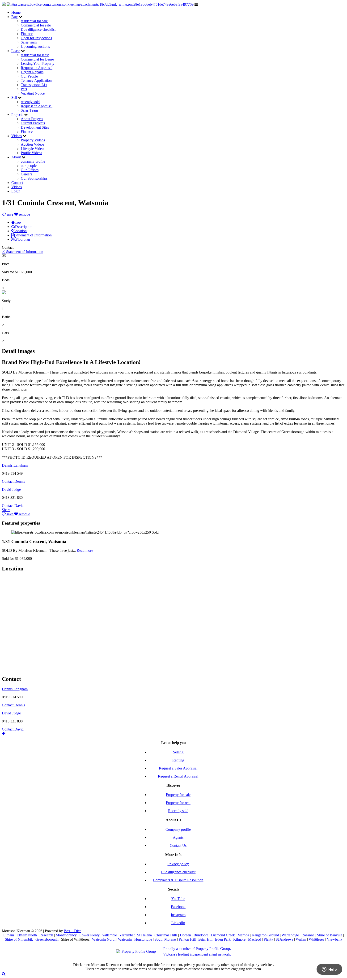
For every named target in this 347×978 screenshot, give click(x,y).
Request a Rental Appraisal (178, 776)
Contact (17, 183)
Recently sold (178, 811)
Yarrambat (127, 935)
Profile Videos (31, 153)
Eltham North (27, 935)
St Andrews (284, 939)
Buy (14, 17)
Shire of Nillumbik (19, 939)
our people (29, 166)
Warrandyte (290, 935)
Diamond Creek (223, 935)
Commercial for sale (36, 25)
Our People (29, 76)
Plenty (268, 939)
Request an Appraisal (36, 68)
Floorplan (23, 239)
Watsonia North (104, 939)
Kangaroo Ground (266, 935)
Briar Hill (205, 939)
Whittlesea (316, 939)
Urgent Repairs (32, 72)
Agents (178, 837)
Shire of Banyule (329, 935)
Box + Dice (72, 931)
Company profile (178, 829)
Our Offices (29, 170)
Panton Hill (188, 939)
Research (46, 935)
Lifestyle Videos (33, 149)
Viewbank (334, 939)
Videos (16, 136)
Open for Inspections (36, 38)
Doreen (186, 935)
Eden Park (223, 939)
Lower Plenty (90, 935)
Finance (27, 34)
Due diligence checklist (38, 29)
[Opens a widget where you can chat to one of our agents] (329, 970)
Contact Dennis (13, 481)
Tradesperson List (34, 85)
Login (15, 191)
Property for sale (178, 795)
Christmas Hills (166, 935)
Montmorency (67, 935)
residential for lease (35, 55)
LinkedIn (178, 923)
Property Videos (33, 140)
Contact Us (178, 845)
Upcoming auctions (35, 46)
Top (18, 222)
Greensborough (47, 939)
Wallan (301, 939)
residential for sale (34, 21)
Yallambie (110, 935)
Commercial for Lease (37, 59)
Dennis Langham (15, 465)
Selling (178, 752)
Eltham (8, 935)
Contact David (13, 506)
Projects (17, 115)
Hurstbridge (143, 939)
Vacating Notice (33, 93)
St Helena (145, 935)
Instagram (178, 915)
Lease (15, 51)
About (16, 157)
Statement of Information (33, 235)
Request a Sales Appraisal (178, 768)
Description (23, 227)
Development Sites (35, 127)
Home (16, 12)
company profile (33, 161)
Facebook (178, 907)
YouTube (178, 899)
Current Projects (33, 123)
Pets (24, 89)
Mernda (243, 935)
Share (6, 510)
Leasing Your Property (37, 63)
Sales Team (29, 110)
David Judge (11, 489)
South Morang (166, 939)
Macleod (254, 939)
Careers (26, 174)
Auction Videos (32, 144)
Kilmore (239, 939)
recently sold (30, 102)
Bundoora (201, 935)
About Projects (32, 119)
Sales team (29, 42)
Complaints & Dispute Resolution (178, 880)
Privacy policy (178, 864)
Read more (85, 550)
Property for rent (178, 803)
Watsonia (125, 939)
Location (20, 231)
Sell (14, 98)
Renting (178, 760)
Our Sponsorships (34, 178)
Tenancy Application (36, 80)
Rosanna (308, 935)
